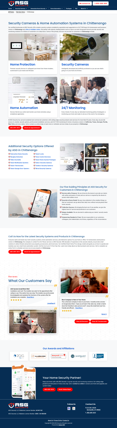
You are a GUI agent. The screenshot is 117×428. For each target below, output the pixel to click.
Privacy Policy (58, 420)
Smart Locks (40, 154)
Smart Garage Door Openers (20, 168)
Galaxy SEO (62, 425)
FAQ (76, 8)
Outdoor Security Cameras (44, 165)
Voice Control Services (43, 157)
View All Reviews (82, 321)
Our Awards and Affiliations (58, 348)
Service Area (20, 12)
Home (10, 8)
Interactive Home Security (38, 8)
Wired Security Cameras (43, 168)
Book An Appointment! (32, 128)
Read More (30, 297)
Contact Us (85, 3)
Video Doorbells (16, 160)
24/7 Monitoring (73, 108)
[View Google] (73, 408)
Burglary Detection (17, 157)
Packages (69, 8)
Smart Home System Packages (46, 160)
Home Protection (22, 64)
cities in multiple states (32, 29)
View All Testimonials (99, 321)
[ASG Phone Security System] (33, 321)
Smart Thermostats (17, 165)
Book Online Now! (65, 389)
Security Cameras (20, 8)
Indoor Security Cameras (44, 163)
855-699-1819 (101, 3)
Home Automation (55, 8)
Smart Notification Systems (19, 163)
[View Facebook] (69, 408)
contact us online (78, 384)
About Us (83, 8)
